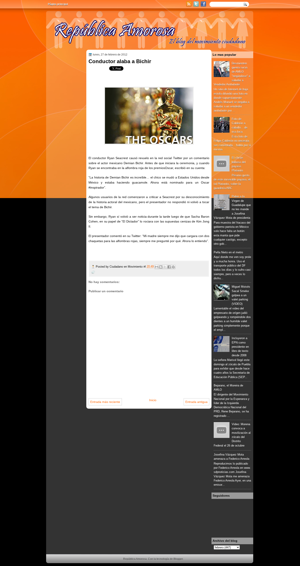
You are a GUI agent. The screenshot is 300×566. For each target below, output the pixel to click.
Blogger (178, 558)
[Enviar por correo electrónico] (156, 267)
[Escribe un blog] (161, 267)
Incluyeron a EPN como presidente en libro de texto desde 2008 (240, 346)
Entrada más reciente (105, 402)
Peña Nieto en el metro (228, 252)
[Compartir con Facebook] (169, 267)
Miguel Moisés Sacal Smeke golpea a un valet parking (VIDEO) (241, 295)
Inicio (152, 400)
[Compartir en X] (165, 267)
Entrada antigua (196, 402)
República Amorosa (135, 558)
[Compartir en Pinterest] (173, 267)
